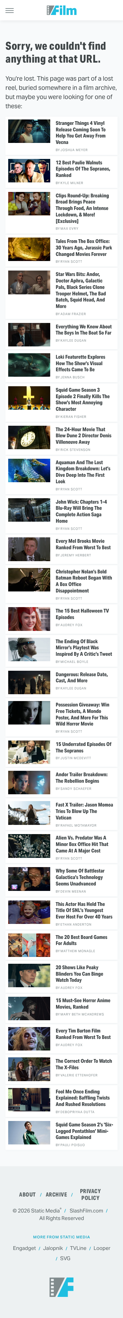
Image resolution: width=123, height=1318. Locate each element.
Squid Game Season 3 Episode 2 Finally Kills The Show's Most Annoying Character (83, 399)
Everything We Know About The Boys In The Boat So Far (84, 330)
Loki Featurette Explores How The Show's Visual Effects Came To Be (80, 363)
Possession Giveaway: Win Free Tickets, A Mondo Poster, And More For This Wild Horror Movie (82, 714)
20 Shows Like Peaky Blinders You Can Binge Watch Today (79, 973)
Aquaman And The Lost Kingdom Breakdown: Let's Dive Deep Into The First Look (83, 472)
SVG (65, 1258)
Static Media (45, 1210)
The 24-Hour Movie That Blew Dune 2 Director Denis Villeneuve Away (83, 435)
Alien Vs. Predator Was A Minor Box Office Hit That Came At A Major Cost (82, 844)
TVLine (78, 1248)
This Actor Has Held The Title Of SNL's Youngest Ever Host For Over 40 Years (84, 910)
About (27, 1194)
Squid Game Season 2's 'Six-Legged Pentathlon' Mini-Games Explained (84, 1131)
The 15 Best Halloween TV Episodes (82, 614)
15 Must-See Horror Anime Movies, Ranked (83, 1003)
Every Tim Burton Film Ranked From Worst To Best (83, 1034)
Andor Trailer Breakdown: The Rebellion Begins (82, 777)
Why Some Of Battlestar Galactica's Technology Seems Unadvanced (80, 877)
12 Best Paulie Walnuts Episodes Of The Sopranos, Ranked (83, 169)
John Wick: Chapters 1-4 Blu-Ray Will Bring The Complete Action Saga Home (81, 511)
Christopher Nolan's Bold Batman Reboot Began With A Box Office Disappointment (84, 581)
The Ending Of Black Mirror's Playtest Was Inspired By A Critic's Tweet (84, 647)
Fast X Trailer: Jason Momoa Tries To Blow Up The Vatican (84, 811)
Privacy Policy (90, 1195)
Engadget (24, 1248)
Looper (102, 1248)
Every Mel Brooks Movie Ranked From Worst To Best (83, 544)
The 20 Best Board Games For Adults (81, 940)
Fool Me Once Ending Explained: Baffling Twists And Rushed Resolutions (83, 1098)
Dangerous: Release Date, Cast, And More (82, 677)
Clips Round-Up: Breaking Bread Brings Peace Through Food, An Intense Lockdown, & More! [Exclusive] (82, 208)
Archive (56, 1194)
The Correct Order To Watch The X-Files (84, 1064)
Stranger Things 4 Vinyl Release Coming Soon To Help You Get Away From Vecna (81, 132)
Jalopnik (53, 1248)
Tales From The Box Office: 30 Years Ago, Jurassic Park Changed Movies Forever (84, 247)
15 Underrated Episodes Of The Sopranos (83, 747)
